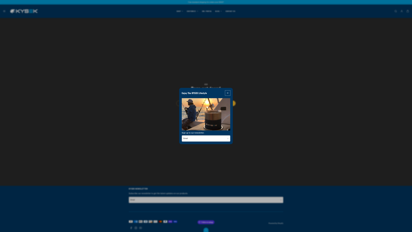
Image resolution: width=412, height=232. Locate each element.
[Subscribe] (228, 138)
